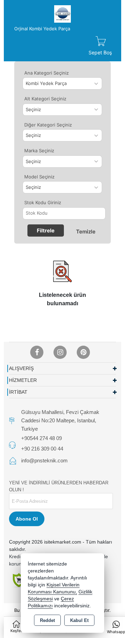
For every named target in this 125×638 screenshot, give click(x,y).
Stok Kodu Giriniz (42, 202)
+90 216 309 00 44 (42, 449)
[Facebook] (36, 352)
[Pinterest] (83, 352)
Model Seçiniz (39, 176)
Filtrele (46, 230)
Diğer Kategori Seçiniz (48, 125)
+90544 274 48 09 (41, 438)
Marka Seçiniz (39, 150)
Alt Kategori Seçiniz (45, 98)
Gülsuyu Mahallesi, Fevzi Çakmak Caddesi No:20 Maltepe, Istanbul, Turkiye (60, 420)
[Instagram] (60, 352)
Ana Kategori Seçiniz (46, 73)
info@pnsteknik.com (44, 460)
